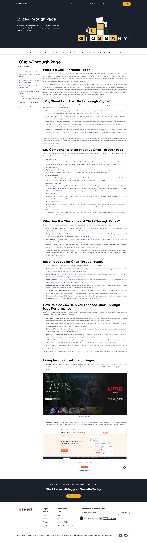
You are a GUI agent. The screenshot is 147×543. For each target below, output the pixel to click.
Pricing (83, 4)
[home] (21, 3)
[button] (74, 3)
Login (127, 4)
